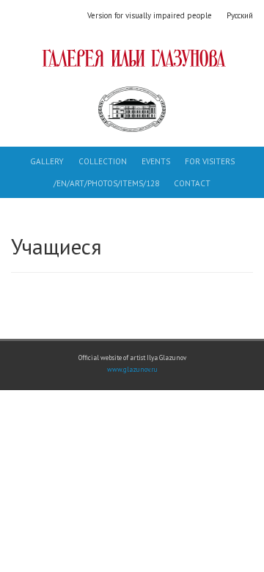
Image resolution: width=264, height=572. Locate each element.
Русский (240, 15)
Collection (102, 161)
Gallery (47, 161)
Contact (192, 183)
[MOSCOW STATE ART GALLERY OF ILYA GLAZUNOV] (132, 58)
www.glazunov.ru (132, 369)
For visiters (210, 161)
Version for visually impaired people (149, 15)
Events (156, 161)
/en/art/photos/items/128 (106, 183)
